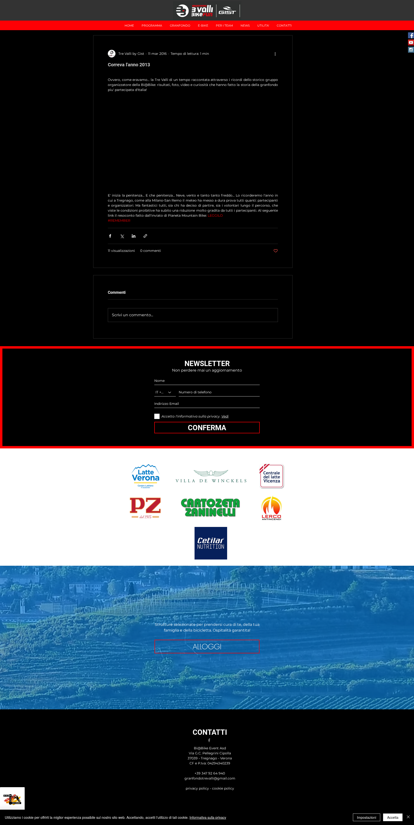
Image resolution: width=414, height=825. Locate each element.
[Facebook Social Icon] (411, 35)
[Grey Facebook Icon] (209, 740)
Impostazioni (366, 817)
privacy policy (198, 788)
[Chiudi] (408, 817)
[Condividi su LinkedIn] (133, 236)
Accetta (392, 817)
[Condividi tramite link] (145, 236)
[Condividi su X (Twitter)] (122, 236)
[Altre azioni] (275, 54)
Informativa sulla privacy (208, 817)
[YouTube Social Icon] (411, 42)
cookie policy (223, 788)
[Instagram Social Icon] (411, 50)
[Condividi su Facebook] (110, 236)
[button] (180, 25)
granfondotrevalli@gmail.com (209, 778)
